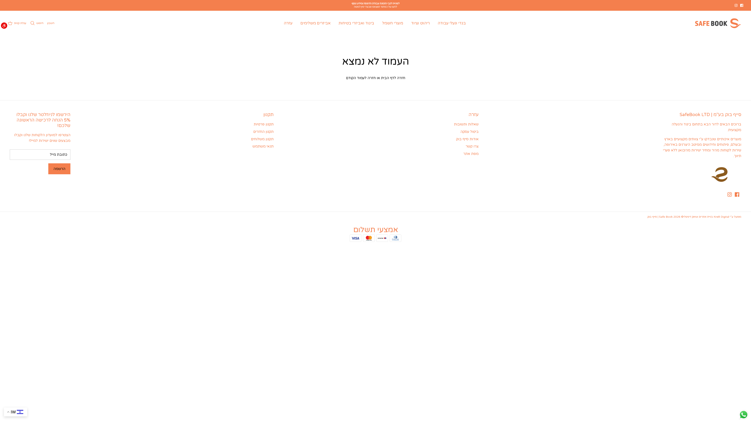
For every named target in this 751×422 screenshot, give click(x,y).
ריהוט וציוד (420, 23)
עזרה (288, 23)
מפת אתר (471, 154)
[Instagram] (736, 5)
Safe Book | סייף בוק (660, 216)
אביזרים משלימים (315, 23)
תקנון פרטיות (264, 124)
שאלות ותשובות (466, 124)
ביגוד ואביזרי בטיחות (356, 23)
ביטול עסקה (469, 132)
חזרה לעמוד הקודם (361, 78)
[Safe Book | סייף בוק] (717, 23)
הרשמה (59, 169)
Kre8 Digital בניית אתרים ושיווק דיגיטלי (706, 216)
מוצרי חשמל (392, 23)
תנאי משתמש (263, 146)
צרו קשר (472, 146)
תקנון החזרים (263, 132)
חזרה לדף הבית (393, 78)
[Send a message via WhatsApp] (743, 414)
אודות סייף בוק (467, 139)
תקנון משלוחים (262, 139)
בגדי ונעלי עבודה (452, 23)
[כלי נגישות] (4, 25)
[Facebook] (741, 5)
